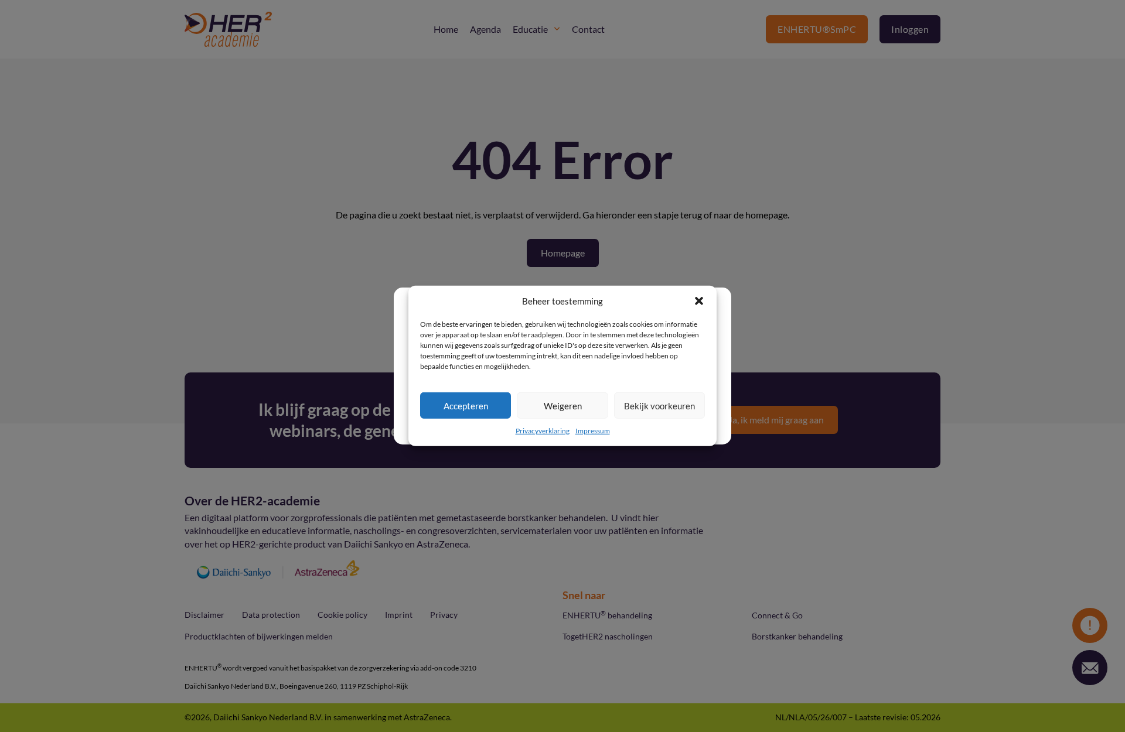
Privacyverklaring (543, 430)
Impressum (592, 430)
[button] (699, 301)
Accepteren (466, 406)
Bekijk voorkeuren (659, 406)
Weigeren (563, 406)
